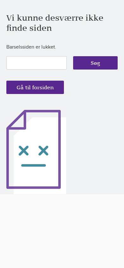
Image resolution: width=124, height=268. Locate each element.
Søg (95, 63)
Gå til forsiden (35, 87)
